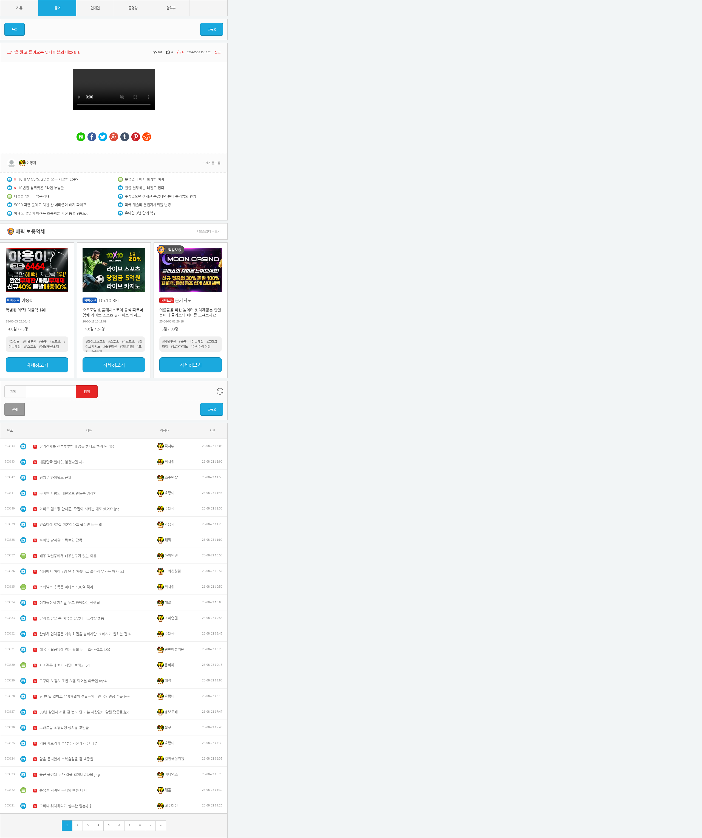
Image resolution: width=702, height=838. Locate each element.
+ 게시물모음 (211, 163)
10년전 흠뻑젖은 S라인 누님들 (41, 188)
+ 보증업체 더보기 (208, 231)
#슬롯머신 (110, 347)
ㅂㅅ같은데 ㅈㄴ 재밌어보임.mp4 (64, 665)
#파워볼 (14, 342)
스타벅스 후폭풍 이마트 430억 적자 (66, 587)
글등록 (212, 29)
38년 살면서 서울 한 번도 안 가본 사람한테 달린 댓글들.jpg (84, 712)
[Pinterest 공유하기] (136, 137)
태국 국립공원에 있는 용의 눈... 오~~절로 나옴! (75, 649)
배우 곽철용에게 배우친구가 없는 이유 (68, 556)
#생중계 (96, 351)
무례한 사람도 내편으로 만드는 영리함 (68, 493)
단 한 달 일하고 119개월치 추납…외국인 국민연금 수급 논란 (85, 696)
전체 (14, 409)
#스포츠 (55, 342)
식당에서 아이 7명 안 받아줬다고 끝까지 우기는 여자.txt (81, 571)
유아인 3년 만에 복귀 (141, 213)
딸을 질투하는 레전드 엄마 (144, 188)
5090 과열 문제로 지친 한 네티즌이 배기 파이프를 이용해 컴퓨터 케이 (52, 205)
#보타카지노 (179, 347)
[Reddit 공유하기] (147, 137)
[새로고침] (220, 391)
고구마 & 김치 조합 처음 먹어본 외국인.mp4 (73, 681)
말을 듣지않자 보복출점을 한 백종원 (66, 759)
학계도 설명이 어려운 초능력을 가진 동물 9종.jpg (51, 213)
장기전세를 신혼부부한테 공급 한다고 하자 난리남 (76, 446)
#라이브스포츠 (95, 342)
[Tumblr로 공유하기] (125, 137)
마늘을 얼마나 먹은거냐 (31, 196)
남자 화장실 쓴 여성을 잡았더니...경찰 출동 (71, 618)
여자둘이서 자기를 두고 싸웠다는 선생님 (69, 603)
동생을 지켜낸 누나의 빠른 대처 (63, 790)
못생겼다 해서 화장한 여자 (144, 179)
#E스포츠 (29, 347)
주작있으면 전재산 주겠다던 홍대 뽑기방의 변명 (160, 196)
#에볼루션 (29, 342)
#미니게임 (127, 347)
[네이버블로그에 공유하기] (81, 137)
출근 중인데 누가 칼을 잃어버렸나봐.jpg (69, 774)
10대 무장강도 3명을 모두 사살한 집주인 (49, 179)
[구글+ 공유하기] (114, 137)
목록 (14, 29)
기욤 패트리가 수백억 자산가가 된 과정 (68, 743)
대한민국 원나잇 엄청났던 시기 (62, 462)
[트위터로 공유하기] (103, 137)
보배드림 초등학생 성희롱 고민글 (64, 728)
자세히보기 (37, 365)
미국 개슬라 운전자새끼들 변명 (148, 205)
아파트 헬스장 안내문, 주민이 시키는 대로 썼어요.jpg (79, 509)
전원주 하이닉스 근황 (55, 477)
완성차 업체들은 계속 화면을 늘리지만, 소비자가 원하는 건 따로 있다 (87, 634)
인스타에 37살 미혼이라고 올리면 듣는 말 (70, 524)
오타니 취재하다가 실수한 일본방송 (65, 806)
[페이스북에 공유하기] (92, 137)
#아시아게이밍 (201, 347)
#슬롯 (43, 342)
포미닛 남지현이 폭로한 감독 (60, 540)
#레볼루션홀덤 (49, 347)
